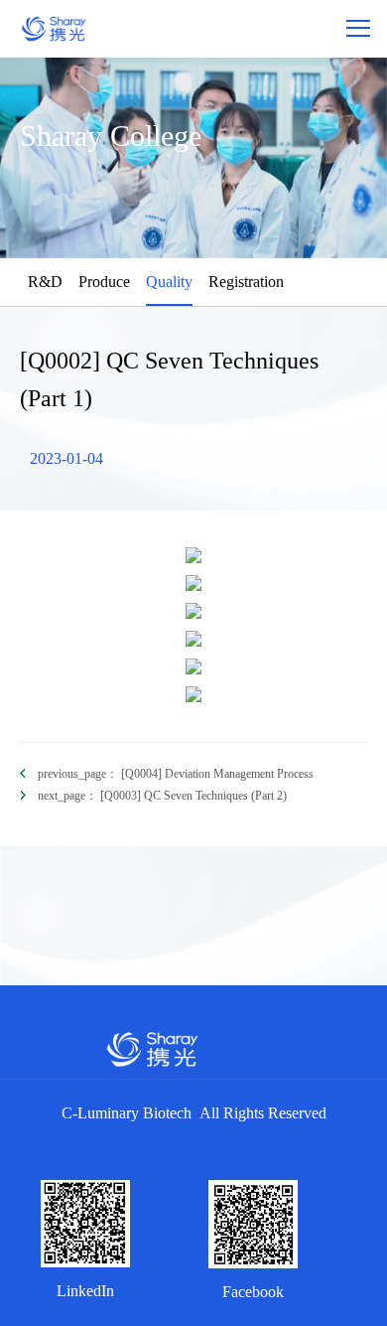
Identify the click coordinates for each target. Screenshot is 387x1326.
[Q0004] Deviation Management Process (176, 774)
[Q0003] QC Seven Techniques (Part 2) (162, 796)
